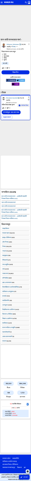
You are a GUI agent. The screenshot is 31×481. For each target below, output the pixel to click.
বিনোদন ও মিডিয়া (7, 314)
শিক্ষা (14, 47)
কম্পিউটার (5, 278)
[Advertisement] (15, 21)
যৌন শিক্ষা (5, 242)
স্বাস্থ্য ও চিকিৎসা (6, 237)
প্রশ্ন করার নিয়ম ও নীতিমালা (10, 464)
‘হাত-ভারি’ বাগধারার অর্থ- (9, 202)
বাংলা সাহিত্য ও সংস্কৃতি (8, 327)
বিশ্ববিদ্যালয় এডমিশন (8, 309)
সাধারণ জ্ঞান (5, 233)
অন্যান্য (4, 341)
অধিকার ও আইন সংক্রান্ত (10, 461)
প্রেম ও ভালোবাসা (7, 282)
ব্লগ (25, 467)
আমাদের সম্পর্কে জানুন (9, 467)
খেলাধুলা (5, 305)
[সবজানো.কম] (8, 3)
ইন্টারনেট (5, 260)
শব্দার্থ (4, 251)
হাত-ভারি (5, 63)
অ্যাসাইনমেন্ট (6, 332)
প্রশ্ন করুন (24, 477)
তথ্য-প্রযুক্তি (5, 264)
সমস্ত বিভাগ (5, 228)
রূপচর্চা (4, 296)
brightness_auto (28, 471)
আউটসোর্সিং (5, 300)
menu (1, 2)
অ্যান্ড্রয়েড (5, 255)
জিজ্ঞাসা (9, 49)
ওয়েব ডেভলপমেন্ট (7, 336)
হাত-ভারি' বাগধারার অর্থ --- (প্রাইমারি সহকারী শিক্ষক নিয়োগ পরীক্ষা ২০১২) (14, 197)
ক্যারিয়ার (5, 323)
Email (17, 84)
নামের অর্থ (5, 273)
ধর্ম (3, 269)
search (26, 2)
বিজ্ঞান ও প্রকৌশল (7, 318)
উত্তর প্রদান (8, 103)
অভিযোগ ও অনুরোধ (8, 291)
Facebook (12, 80)
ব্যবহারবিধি (15, 458)
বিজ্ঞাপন (19, 467)
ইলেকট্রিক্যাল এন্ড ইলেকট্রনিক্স (10, 287)
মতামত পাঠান (6, 458)
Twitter (22, 80)
